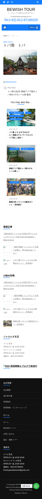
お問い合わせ (8, 434)
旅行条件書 (7, 396)
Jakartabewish (10, 82)
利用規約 (7, 402)
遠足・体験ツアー (10, 440)
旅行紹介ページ (16, 119)
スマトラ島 (14, 149)
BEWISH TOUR (21, 9)
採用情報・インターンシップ (15, 408)
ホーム (6, 422)
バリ (28, 113)
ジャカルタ (14, 182)
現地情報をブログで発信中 (23, 366)
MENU (32, 27)
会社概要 (7, 390)
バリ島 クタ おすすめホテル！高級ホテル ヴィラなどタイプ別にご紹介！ (21, 135)
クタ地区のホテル (16, 113)
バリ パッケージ (16, 116)
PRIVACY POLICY (21, 493)
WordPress (28, 490)
